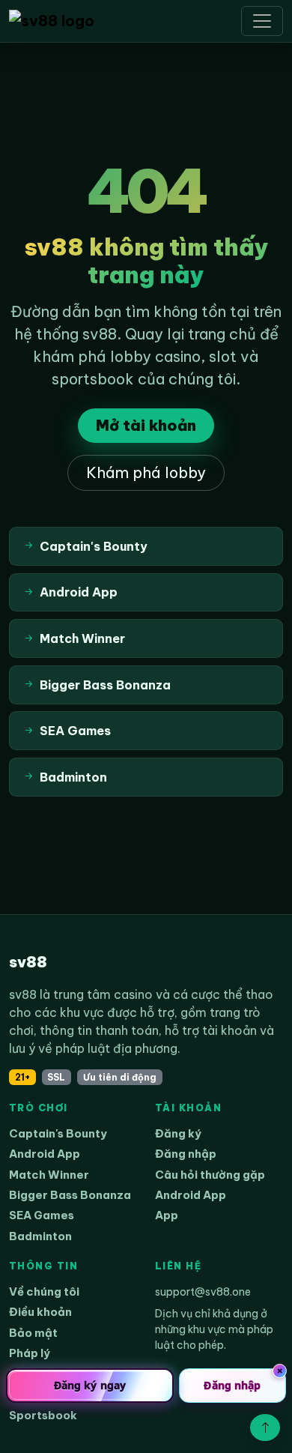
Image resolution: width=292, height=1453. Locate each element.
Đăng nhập (185, 1154)
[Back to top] (265, 1427)
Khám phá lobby (146, 472)
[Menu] (262, 21)
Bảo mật (33, 1333)
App (166, 1215)
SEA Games (41, 1215)
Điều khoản (40, 1312)
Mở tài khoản (146, 425)
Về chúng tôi (44, 1291)
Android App (44, 1154)
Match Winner (49, 1174)
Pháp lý (29, 1353)
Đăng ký (178, 1133)
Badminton (40, 1236)
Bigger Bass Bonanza (70, 1195)
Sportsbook (43, 1415)
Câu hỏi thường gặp (210, 1174)
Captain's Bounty (58, 1133)
